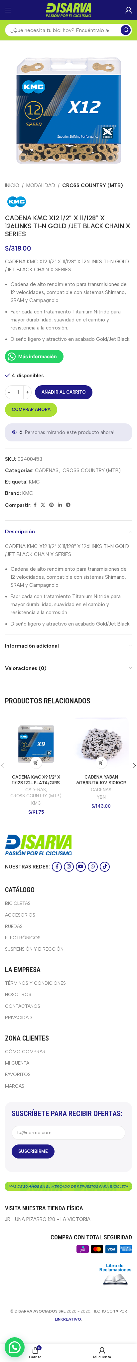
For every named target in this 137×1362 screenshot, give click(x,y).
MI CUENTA (17, 1063)
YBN (101, 797)
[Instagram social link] (69, 867)
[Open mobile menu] (8, 10)
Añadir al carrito (64, 392)
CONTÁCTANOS (22, 1006)
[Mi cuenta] (128, 10)
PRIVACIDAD (18, 1017)
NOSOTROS (18, 994)
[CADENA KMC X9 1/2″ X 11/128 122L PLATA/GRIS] (36, 744)
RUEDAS (14, 926)
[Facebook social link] (35, 505)
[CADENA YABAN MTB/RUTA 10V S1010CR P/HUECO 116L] (101, 744)
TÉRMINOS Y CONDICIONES (35, 983)
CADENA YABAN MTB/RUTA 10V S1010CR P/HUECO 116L (101, 782)
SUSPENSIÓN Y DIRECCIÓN (34, 949)
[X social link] (43, 505)
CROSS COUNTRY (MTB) (92, 185)
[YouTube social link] (81, 867)
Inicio (12, 185)
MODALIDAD (40, 185)
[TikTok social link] (105, 867)
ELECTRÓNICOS (23, 938)
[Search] (126, 30)
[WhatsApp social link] (93, 867)
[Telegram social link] (68, 505)
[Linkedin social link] (60, 505)
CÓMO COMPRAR (25, 1052)
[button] (36, 763)
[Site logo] (68, 10)
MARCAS (14, 1086)
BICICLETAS (18, 903)
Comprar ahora (31, 409)
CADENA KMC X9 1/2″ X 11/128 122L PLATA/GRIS (36, 779)
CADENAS (47, 470)
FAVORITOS (18, 1074)
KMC (34, 482)
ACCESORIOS (20, 915)
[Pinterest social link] (51, 505)
